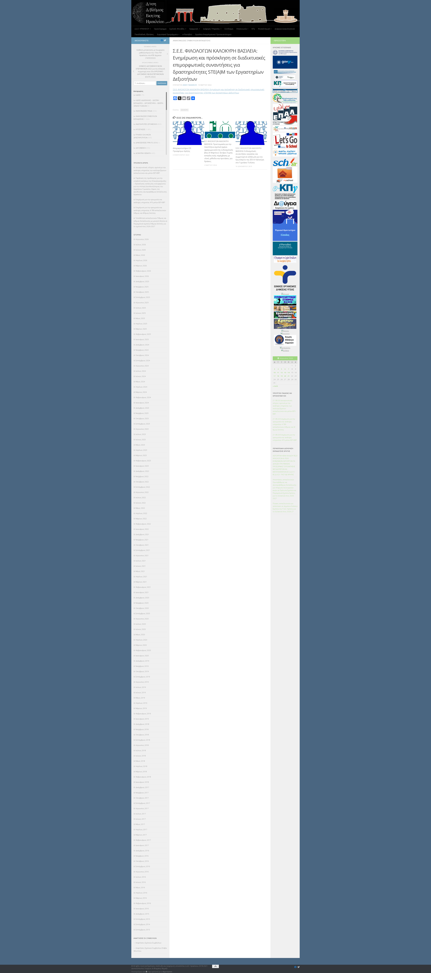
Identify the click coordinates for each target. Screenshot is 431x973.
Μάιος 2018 (140, 761)
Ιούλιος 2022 (141, 497)
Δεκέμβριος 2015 (142, 914)
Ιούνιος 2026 (141, 250)
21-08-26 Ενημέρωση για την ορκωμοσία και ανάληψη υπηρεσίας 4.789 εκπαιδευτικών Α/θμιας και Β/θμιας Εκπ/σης (284, 424)
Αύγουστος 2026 (142, 239)
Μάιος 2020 (140, 634)
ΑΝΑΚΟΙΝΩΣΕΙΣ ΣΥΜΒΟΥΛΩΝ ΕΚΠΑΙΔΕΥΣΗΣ (191, 40)
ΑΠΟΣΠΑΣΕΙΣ (140, 129)
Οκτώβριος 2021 (142, 545)
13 (285, 372)
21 (289, 376)
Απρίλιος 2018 (141, 766)
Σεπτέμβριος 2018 (143, 740)
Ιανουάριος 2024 (142, 403)
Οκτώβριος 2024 (142, 355)
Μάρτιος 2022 (141, 518)
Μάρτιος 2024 (141, 392)
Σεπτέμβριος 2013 (143, 929)
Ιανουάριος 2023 (142, 466)
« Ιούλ (275, 386)
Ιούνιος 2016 (141, 882)
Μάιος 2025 (140, 318)
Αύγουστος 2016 (142, 872)
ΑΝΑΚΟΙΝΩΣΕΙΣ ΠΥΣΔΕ (144, 111)
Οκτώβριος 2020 (142, 608)
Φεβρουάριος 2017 (143, 840)
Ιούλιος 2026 (141, 244)
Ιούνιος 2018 (141, 756)
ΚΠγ (253, 29)
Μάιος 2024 (140, 381)
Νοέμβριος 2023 (142, 413)
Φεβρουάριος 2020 (143, 650)
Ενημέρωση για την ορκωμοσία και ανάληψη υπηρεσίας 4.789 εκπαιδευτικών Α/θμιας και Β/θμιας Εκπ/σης (150, 210)
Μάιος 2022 (140, 508)
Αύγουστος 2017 (142, 808)
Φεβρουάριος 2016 (143, 903)
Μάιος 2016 (140, 887)
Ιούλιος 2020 (141, 624)
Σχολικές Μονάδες (177, 29)
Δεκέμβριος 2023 (142, 408)
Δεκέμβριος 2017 (142, 787)
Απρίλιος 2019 (141, 703)
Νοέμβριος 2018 (142, 729)
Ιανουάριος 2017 (142, 845)
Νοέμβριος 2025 (142, 287)
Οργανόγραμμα (160, 29)
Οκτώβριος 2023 (142, 418)
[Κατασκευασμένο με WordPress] (146, 971)
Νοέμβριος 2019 (142, 666)
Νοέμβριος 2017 (142, 792)
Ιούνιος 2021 (141, 566)
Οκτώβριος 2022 (142, 482)
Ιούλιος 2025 (141, 308)
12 (282, 372)
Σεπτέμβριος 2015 (143, 919)
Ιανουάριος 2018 (142, 782)
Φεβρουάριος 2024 (143, 397)
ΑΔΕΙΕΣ (138, 95)
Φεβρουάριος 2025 (143, 334)
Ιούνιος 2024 (141, 376)
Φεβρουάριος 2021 (143, 587)
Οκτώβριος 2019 (142, 671)
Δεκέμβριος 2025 (142, 281)
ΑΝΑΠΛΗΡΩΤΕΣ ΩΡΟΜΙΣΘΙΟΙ (146, 124)
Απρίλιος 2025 (141, 323)
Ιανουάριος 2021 (142, 592)
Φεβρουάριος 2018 (143, 777)
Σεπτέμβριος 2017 (143, 803)
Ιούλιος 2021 (141, 561)
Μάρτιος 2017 (141, 835)
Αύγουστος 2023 (142, 429)
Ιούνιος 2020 (141, 629)
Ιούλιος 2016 (141, 877)
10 (275, 372)
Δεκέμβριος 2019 (142, 661)
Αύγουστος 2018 (142, 745)
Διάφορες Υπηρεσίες (211, 29)
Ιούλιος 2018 (141, 750)
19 (282, 376)
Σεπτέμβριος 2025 (143, 297)
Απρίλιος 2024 (141, 387)
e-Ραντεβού (187, 34)
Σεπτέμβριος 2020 (143, 613)
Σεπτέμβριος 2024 (143, 360)
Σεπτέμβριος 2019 (143, 677)
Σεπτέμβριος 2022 (143, 487)
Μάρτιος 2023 (141, 455)
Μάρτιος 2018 (141, 771)
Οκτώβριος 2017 (142, 798)
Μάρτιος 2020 (141, 645)
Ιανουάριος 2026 (142, 276)
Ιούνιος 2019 (141, 692)
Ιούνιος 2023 (141, 439)
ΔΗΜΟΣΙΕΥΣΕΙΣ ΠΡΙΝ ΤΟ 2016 (147, 142)
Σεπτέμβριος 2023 (143, 424)
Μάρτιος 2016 (141, 898)
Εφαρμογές (193, 29)
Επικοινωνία (241, 29)
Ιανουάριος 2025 (142, 339)
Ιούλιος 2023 (141, 434)
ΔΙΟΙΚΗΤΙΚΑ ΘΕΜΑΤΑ (143, 153)
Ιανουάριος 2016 (142, 908)
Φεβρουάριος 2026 (143, 271)
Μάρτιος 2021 (141, 582)
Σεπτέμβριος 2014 (143, 924)
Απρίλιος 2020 (141, 640)
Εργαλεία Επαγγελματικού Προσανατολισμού (213, 34)
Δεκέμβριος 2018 (142, 724)
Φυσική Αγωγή (264, 29)
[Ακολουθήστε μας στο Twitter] (165, 40)
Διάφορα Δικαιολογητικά (285, 29)
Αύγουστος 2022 (142, 492)
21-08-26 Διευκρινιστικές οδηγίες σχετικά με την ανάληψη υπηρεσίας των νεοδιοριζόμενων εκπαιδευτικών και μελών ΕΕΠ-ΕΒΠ (284, 407)
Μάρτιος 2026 (141, 265)
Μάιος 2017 (140, 824)
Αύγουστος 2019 (142, 682)
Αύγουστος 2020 (142, 619)
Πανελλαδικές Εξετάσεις (144, 34)
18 (278, 376)
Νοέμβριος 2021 (142, 540)
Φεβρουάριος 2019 (143, 713)
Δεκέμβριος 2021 (142, 534)
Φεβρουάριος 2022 (143, 524)
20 (285, 376)
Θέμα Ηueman (167, 972)
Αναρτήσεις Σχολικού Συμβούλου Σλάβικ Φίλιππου (150, 949)
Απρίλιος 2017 (141, 829)
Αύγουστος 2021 (142, 555)
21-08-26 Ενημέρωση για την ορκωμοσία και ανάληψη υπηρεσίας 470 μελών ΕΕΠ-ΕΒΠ (285, 437)
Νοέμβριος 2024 (142, 350)
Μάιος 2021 (140, 571)
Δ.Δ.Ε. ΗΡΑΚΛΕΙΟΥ (142, 29)
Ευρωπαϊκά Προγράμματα (167, 34)
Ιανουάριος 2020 (142, 655)
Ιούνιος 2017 (141, 819)
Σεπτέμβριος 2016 (143, 866)
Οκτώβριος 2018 (142, 735)
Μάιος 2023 (140, 445)
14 (289, 372)
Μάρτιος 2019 (141, 708)
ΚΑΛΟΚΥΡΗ (184, 110)
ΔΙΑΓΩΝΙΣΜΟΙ (141, 148)
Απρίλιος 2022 (141, 513)
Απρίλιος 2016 (141, 893)
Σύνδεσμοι (229, 29)
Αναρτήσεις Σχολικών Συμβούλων (148, 943)
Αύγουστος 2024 (142, 366)
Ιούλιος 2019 (141, 687)
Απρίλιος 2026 (141, 260)
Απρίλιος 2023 (141, 450)
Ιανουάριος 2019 (142, 719)
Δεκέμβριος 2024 (142, 345)
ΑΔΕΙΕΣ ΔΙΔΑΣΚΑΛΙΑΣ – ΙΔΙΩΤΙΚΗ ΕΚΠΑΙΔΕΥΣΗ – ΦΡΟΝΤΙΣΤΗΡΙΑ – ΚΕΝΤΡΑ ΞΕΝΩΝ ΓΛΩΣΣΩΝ (148, 103)
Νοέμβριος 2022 (142, 476)
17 (275, 376)
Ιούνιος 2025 (141, 313)
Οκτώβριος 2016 (142, 861)
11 (278, 372)
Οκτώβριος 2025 (142, 292)
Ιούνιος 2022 (141, 503)
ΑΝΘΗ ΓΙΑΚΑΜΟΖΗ (190, 85)
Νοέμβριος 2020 (142, 603)
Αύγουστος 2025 (142, 302)
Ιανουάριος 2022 (142, 529)
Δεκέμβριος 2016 (142, 850)
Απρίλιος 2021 (141, 576)
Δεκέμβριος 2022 (142, 471)
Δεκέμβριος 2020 (142, 597)
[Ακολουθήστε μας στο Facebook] (162, 40)
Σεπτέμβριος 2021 (143, 550)
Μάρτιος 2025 (141, 329)
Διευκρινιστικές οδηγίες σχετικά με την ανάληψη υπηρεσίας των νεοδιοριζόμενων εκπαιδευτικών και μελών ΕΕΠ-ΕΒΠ (150, 170)
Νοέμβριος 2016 (142, 856)
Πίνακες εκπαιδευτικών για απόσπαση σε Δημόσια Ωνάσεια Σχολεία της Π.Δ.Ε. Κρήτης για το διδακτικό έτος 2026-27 (285, 507)
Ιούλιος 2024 (141, 371)
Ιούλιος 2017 (141, 814)
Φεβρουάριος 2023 (143, 460)
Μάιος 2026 (140, 255)
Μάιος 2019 (140, 698)
